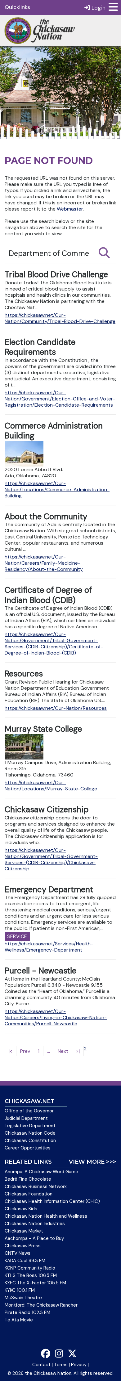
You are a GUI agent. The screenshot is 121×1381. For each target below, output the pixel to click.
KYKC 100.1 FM (20, 1290)
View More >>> (92, 1161)
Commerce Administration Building (54, 431)
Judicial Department (26, 1118)
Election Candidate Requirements (40, 347)
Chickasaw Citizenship (46, 809)
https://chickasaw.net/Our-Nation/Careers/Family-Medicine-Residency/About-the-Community (44, 563)
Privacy (79, 1365)
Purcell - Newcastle (40, 970)
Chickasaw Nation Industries (35, 1223)
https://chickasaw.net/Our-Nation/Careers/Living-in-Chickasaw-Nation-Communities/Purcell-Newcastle (56, 1017)
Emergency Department (49, 889)
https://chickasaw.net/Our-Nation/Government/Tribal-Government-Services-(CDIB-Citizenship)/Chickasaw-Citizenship (51, 859)
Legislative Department (30, 1126)
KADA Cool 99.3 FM (25, 1261)
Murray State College (43, 729)
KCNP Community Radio (30, 1268)
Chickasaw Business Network (36, 1186)
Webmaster (70, 209)
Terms (61, 1365)
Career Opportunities (28, 1148)
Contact (41, 1365)
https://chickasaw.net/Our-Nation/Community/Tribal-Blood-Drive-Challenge (60, 318)
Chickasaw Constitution (30, 1140)
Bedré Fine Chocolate (28, 1179)
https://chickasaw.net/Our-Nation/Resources (56, 708)
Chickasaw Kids (21, 1209)
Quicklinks (17, 7)
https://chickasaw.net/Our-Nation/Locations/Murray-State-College (51, 785)
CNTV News (17, 1253)
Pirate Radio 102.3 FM (27, 1312)
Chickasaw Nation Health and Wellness (46, 1216)
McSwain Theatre (23, 1298)
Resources (24, 673)
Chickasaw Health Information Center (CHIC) (52, 1201)
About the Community (46, 516)
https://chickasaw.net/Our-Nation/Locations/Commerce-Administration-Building (57, 489)
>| (78, 1051)
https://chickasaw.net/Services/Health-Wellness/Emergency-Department (49, 946)
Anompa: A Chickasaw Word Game (41, 1172)
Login (97, 7)
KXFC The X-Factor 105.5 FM (35, 1283)
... (48, 1051)
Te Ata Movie (19, 1320)
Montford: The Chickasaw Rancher (41, 1305)
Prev (25, 1051)
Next (63, 1051)
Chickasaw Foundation (28, 1194)
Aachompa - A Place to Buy (34, 1238)
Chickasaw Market (24, 1231)
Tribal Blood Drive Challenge (56, 274)
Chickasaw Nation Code (30, 1133)
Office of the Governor (29, 1111)
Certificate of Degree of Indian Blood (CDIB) (48, 595)
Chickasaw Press (23, 1246)
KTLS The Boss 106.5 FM (31, 1275)
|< (10, 1051)
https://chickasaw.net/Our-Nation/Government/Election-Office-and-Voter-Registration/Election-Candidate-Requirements (60, 398)
